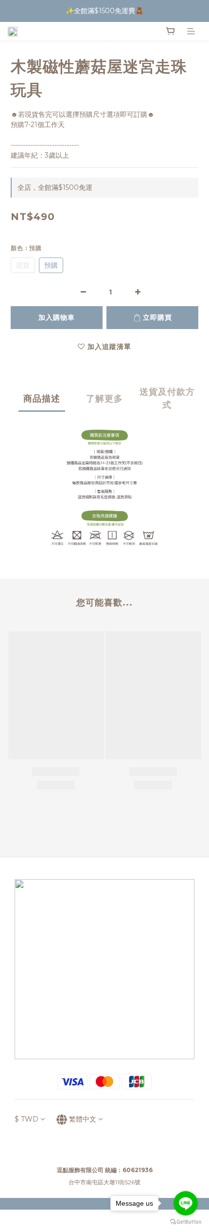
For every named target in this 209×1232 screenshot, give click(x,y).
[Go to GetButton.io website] (185, 1222)
